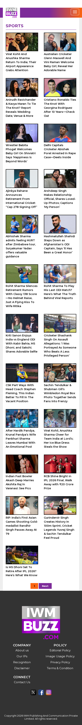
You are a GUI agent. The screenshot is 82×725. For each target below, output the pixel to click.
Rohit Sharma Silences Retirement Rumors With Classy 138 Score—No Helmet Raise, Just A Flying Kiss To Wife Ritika (22, 296)
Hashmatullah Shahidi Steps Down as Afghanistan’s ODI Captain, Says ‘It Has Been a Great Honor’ (59, 244)
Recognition (22, 662)
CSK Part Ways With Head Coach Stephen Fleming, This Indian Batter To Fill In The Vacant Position (21, 393)
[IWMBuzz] (11, 13)
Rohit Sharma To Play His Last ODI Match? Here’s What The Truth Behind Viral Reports (60, 292)
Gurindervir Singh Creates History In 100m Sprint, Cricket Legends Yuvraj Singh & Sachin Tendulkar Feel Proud (59, 528)
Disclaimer (22, 668)
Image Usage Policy (60, 656)
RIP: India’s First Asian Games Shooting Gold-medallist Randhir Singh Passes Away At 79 (22, 526)
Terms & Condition (60, 668)
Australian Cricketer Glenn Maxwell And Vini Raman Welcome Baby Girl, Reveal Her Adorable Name (59, 62)
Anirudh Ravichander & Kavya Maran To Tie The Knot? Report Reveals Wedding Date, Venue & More (21, 108)
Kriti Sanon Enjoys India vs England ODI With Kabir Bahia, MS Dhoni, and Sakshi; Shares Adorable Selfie (21, 343)
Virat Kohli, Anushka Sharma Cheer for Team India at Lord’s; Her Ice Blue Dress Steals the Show (58, 438)
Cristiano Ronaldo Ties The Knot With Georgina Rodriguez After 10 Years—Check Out (60, 108)
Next (45, 585)
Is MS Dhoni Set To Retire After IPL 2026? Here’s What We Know (21, 571)
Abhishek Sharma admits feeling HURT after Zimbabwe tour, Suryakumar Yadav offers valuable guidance (21, 246)
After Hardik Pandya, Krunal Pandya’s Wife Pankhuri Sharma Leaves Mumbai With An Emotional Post (21, 438)
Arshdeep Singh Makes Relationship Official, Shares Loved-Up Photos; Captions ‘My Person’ (60, 199)
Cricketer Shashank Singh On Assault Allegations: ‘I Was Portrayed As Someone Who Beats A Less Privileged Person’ (60, 345)
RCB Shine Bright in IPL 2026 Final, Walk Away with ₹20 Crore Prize (58, 482)
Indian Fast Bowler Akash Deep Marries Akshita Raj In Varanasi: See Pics (20, 482)
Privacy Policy (60, 662)
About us (22, 650)
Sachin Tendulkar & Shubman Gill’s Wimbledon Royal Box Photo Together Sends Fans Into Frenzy (60, 393)
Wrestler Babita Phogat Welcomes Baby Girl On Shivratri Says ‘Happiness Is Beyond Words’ (21, 153)
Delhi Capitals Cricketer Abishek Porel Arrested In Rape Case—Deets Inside (60, 151)
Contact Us (22, 682)
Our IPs (22, 656)
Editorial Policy (60, 650)
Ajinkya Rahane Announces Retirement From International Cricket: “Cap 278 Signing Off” (21, 199)
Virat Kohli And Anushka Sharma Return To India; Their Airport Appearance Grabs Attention (21, 62)
